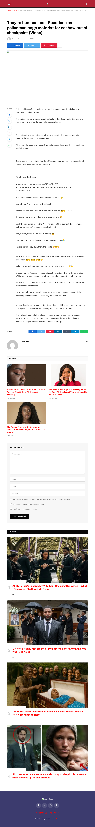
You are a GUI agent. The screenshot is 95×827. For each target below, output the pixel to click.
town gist (17, 39)
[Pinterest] (9, 133)
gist (9, 17)
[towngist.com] (47, 4)
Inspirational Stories (16, 581)
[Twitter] (9, 121)
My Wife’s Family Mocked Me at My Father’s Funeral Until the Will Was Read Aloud (49, 650)
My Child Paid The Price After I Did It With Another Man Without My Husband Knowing (26, 392)
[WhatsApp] (9, 145)
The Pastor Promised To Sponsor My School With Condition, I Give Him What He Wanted (26, 429)
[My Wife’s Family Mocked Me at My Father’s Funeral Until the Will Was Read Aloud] (47, 622)
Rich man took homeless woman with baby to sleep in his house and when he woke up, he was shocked (49, 776)
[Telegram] (9, 139)
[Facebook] (9, 115)
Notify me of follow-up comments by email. (29, 504)
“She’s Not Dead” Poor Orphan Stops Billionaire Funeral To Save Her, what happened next (48, 713)
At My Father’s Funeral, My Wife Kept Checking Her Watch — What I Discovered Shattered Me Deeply (49, 588)
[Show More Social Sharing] (59, 45)
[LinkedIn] (9, 127)
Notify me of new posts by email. (25, 509)
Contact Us (41, 813)
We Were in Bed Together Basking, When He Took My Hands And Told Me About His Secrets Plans (68, 392)
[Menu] (9, 3)
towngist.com (55, 819)
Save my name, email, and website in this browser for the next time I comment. (41, 499)
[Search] (85, 3)
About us (54, 813)
